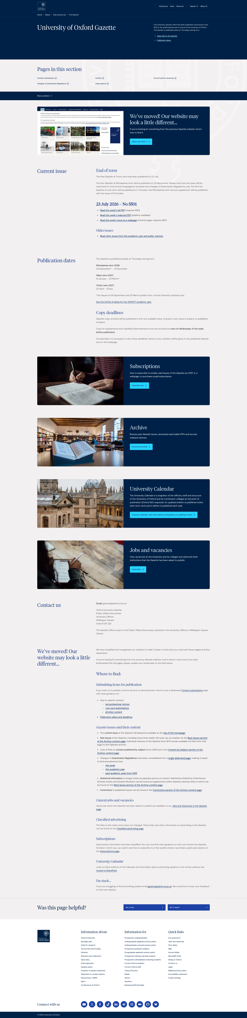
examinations (117, 708)
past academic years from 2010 (121, 773)
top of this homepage (174, 733)
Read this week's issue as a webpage (118, 220)
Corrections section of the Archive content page (177, 790)
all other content (113, 712)
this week (110, 765)
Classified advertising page (130, 828)
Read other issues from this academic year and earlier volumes (131, 236)
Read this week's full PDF (112, 210)
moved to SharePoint (106, 870)
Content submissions (192, 690)
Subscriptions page (109, 851)
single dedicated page (179, 758)
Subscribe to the (167, 36)
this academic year (115, 769)
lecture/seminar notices (117, 704)
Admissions (163, 6)
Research (180, 6)
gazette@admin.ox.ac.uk (160, 886)
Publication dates (164, 40)
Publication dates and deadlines (116, 717)
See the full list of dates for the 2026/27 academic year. (123, 301)
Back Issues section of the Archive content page (138, 785)
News (172, 6)
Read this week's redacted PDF (115, 215)
